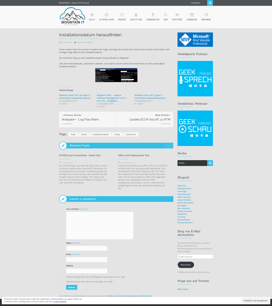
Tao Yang (181, 217)
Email (73, 254)
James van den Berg (185, 203)
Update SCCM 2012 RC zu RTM (149, 119)
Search (210, 3)
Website (69, 265)
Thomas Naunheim (185, 222)
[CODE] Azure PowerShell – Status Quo (79, 155)
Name (73, 243)
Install (84, 134)
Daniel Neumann (184, 194)
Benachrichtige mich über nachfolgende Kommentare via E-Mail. (95, 277)
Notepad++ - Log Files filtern (80, 119)
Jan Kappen (182, 205)
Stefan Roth (182, 214)
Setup (117, 134)
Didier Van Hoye (184, 197)
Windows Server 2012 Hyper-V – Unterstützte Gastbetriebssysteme (150, 96)
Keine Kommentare (84, 42)
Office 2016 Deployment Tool (133, 155)
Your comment (77, 209)
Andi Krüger (182, 191)
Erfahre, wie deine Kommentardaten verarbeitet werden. (129, 296)
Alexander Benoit (184, 188)
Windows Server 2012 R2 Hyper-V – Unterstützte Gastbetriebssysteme (75, 96)
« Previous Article (71, 115)
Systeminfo (131, 134)
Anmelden (195, 3)
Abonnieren (186, 264)
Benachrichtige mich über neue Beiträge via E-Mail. (89, 281)
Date (73, 134)
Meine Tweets (183, 289)
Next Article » (162, 115)
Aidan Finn (182, 186)
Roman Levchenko (185, 211)
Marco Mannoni (184, 208)
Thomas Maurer (184, 220)
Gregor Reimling (184, 200)
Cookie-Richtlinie (59, 301)
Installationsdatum (101, 134)
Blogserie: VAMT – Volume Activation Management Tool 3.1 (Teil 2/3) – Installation (112, 98)
